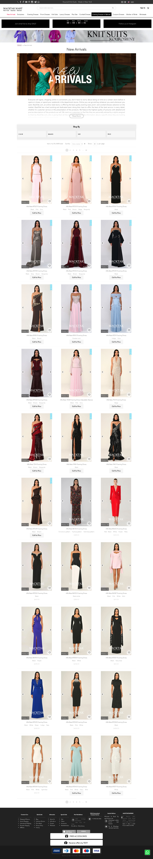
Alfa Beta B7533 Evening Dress (76, 206)
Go (113, 8)
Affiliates (22, 827)
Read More (76, 116)
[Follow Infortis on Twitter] (18, 2)
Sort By (67, 144)
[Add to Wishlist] (50, 201)
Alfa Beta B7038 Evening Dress (116, 722)
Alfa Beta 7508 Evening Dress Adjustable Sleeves (76, 400)
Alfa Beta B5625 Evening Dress (116, 529)
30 (86, 150)
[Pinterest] (29, 2)
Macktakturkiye (65, 825)
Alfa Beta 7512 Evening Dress (116, 400)
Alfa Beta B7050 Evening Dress (36, 593)
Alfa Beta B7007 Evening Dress (116, 658)
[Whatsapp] (38, 2)
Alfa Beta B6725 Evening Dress (76, 529)
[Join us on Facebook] (21, 2)
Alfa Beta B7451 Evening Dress (37, 335)
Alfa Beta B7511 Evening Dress (116, 335)
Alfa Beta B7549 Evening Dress (36, 529)
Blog (37, 819)
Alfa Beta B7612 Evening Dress (76, 335)
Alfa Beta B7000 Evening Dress (76, 658)
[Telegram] (35, 2)
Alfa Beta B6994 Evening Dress (36, 658)
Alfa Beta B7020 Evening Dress (36, 722)
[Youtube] (26, 2)
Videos (62, 821)
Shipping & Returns (25, 819)
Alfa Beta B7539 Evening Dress (116, 271)
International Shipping (25, 823)
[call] (125, 2)
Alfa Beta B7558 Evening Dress (36, 400)
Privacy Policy (39, 825)
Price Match (39, 823)
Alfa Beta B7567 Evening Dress (116, 206)
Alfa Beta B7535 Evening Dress (76, 271)
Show (90, 144)
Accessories (64, 823)
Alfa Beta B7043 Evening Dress (76, 787)
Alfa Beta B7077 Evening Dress (116, 787)
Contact (52, 823)
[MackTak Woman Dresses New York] (13, 8)
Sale (62, 819)
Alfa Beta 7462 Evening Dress (116, 464)
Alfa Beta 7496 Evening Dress (76, 464)
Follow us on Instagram (127, 23)
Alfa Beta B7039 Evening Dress (36, 787)
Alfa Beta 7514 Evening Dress (37, 464)
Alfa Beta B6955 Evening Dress (76, 593)
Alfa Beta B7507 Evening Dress (36, 206)
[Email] (122, 2)
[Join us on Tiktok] (23, 2)
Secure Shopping (24, 821)
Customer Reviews (40, 821)
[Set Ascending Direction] (84, 143)
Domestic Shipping (24, 825)
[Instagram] (32, 2)
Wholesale (52, 825)
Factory (38, 827)
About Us (52, 819)
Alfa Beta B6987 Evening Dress (116, 593)
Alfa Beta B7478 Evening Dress (36, 271)
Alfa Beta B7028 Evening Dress (76, 722)
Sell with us (53, 821)
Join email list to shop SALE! (25, 23)
